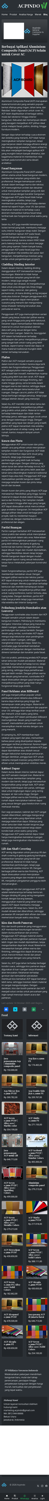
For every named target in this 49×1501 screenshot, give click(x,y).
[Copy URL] (43, 1009)
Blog (45, 14)
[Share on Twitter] (15, 1009)
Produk (13, 14)
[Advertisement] (14, 31)
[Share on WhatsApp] (34, 1009)
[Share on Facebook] (6, 1009)
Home (5, 14)
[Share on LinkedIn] (24, 1009)
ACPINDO (29, 5)
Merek (38, 14)
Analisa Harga (26, 14)
